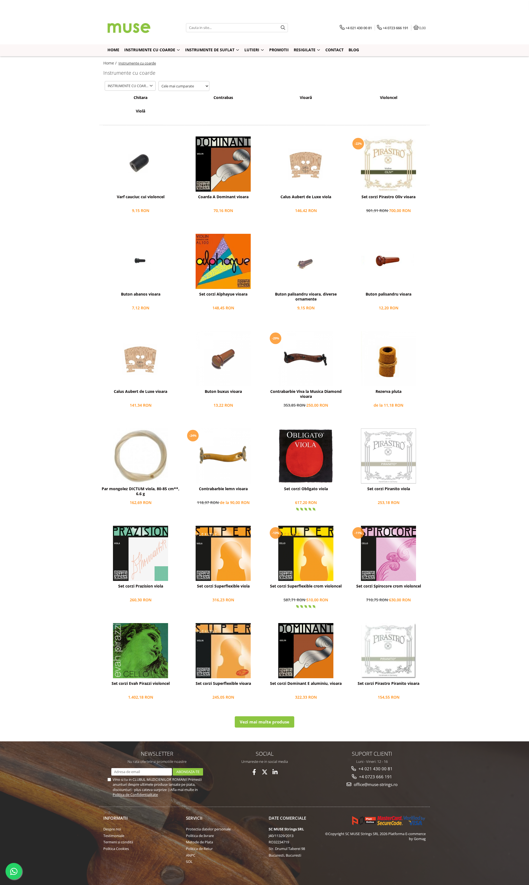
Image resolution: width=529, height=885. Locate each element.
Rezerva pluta (388, 391)
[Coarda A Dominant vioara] (223, 164)
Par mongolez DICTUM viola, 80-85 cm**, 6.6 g (140, 491)
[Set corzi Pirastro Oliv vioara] (388, 164)
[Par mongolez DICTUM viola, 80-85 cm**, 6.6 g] (140, 456)
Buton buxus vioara (223, 391)
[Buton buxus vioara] (223, 358)
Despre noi (112, 829)
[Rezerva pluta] (388, 358)
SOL (189, 861)
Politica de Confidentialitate (135, 794)
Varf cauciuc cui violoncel (140, 196)
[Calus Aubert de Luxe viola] (306, 164)
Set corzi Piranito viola (388, 488)
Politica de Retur (199, 848)
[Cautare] (283, 27)
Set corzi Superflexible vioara (223, 683)
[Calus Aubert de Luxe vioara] (140, 358)
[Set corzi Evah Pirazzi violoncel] (140, 650)
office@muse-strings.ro (375, 784)
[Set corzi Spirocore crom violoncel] (388, 553)
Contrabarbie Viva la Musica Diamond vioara (306, 394)
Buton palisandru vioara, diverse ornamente (306, 297)
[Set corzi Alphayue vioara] (223, 261)
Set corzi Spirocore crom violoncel (388, 586)
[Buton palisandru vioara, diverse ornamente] (306, 261)
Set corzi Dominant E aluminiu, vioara (306, 683)
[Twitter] (264, 772)
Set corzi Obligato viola (306, 488)
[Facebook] (254, 772)
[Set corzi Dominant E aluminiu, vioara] (306, 650)
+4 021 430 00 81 (375, 768)
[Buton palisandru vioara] (388, 261)
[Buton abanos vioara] (140, 261)
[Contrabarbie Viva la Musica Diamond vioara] (306, 358)
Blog (354, 49)
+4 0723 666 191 (375, 776)
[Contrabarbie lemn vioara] (223, 456)
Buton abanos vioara (140, 294)
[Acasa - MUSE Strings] (137, 27)
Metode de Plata (199, 842)
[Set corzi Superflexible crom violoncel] (306, 553)
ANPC (190, 855)
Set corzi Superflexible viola (223, 586)
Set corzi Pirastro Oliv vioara (388, 196)
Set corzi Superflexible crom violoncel (306, 586)
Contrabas (223, 97)
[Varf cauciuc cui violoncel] (140, 164)
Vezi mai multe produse (264, 722)
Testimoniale (113, 835)
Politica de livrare (200, 835)
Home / (110, 63)
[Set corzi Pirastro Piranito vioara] (388, 650)
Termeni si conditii (118, 842)
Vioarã (306, 97)
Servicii (194, 818)
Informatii (115, 818)
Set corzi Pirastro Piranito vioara (388, 683)
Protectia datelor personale (208, 829)
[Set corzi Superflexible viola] (223, 553)
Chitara (140, 97)
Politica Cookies (116, 848)
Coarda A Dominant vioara (223, 196)
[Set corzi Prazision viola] (140, 553)
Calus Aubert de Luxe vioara (140, 391)
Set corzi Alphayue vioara (223, 294)
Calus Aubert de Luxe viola (305, 196)
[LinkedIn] (275, 772)
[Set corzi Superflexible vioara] (223, 650)
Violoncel (388, 97)
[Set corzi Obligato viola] (306, 456)
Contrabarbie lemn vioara (223, 488)
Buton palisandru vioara (388, 294)
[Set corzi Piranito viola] (388, 456)
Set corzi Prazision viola (140, 586)
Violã (140, 111)
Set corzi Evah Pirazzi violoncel (141, 683)
